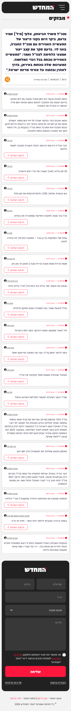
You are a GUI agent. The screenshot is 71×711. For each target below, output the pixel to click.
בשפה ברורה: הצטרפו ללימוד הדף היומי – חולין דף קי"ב (39, 521)
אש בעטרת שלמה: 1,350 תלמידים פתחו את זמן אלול (40, 193)
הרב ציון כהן (11, 258)
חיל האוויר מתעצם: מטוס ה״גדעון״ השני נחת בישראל (41, 330)
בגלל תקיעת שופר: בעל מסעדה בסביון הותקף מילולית (40, 308)
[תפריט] (61, 7)
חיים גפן (9, 210)
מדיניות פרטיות (13, 682)
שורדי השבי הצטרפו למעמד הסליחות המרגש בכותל (41, 397)
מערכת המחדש (12, 94)
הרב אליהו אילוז (12, 281)
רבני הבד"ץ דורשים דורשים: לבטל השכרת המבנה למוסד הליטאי (38, 147)
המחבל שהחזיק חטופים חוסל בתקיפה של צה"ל (43, 375)
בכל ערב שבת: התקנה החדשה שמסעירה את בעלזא (40, 215)
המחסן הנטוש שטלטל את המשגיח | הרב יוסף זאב (42, 451)
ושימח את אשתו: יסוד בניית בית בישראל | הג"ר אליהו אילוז (37, 286)
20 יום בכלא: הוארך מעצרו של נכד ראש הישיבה (43, 171)
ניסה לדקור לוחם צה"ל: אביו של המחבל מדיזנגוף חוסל (39, 352)
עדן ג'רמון (42, 698)
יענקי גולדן (10, 325)
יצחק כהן (10, 303)
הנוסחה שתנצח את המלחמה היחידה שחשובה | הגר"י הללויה (36, 498)
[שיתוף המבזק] (7, 79)
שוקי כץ (9, 233)
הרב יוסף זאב (11, 446)
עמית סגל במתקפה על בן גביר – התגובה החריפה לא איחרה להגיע (37, 239)
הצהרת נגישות (58, 682)
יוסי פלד (9, 140)
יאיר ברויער (15, 698)
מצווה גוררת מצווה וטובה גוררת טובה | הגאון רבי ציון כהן (39, 263)
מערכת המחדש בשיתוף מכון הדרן (18, 515)
